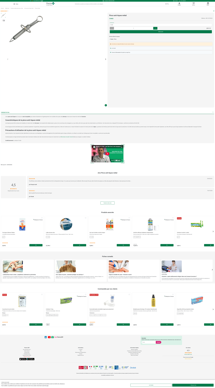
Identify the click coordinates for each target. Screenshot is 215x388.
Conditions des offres (134, 353)
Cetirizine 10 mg (49, 309)
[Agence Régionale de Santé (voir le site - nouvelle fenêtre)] (111, 367)
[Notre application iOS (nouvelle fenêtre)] (23, 359)
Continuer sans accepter (5, 382)
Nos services (26, 352)
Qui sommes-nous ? (27, 349)
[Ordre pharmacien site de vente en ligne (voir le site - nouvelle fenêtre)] (96, 367)
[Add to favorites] (42, 218)
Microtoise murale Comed (67, 136)
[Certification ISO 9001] (83, 367)
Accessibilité (103, 375)
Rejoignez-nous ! (27, 356)
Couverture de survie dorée (8, 309)
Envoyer (158, 342)
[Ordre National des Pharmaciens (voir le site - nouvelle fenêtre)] (106, 367)
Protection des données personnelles (134, 350)
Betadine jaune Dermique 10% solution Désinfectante (145, 309)
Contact (176, 0)
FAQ (80, 350)
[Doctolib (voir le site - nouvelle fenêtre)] (133, 367)
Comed (111, 18)
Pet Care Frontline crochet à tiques (97, 232)
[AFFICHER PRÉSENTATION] (213, 112)
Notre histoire (27, 350)
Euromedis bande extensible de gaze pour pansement (102, 309)
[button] (14, 4)
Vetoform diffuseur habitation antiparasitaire (143, 232)
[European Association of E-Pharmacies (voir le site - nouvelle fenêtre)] (125, 367)
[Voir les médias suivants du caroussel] (106, 59)
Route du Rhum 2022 (27, 355)
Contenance (112, 22)
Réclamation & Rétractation (80, 352)
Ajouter (161, 31)
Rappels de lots (81, 355)
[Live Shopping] (52, 337)
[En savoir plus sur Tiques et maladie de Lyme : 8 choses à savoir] (134, 265)
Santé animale (6, 270)
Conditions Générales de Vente (134, 352)
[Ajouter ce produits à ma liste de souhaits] (213, 11)
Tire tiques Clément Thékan (8, 232)
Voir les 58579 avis (36, 0)
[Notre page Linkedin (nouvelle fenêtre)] (45, 337)
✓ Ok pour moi (193, 385)
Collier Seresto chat (50, 232)
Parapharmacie (27, 353)
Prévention (164, 272)
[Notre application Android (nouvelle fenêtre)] (30, 359)
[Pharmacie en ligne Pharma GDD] (50, 4)
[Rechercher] (168, 4)
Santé (110, 270)
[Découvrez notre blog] (58, 337)
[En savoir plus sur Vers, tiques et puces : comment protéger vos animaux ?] (81, 265)
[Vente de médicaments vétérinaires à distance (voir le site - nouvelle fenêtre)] (101, 367)
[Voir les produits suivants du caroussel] (213, 231)
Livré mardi (114, 48)
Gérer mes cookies (134, 355)
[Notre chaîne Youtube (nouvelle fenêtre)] (49, 337)
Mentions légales (134, 349)
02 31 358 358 (183, 0)
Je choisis (151, 385)
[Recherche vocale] (166, 4)
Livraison (80, 349)
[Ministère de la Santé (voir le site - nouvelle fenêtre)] (90, 367)
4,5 (13, 185)
